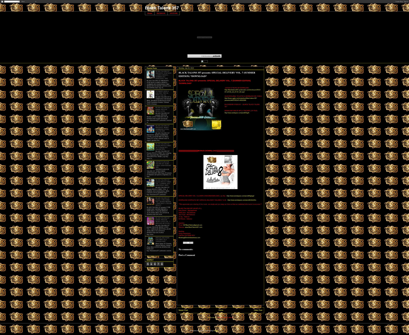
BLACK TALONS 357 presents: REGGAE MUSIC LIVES (162, 109)
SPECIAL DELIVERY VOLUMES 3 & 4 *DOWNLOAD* (162, 239)
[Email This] (184, 243)
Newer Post (183, 310)
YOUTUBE (173, 13)
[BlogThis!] (186, 243)
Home (149, 13)
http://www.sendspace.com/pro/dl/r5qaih (237, 113)
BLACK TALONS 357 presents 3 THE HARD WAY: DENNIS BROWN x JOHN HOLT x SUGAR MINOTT (163, 201)
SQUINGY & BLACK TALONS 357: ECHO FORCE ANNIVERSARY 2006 (163, 164)
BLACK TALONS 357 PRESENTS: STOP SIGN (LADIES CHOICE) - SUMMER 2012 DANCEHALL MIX (163, 75)
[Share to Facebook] (190, 243)
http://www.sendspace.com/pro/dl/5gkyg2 (240, 196)
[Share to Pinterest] (192, 243)
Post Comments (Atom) (225, 317)
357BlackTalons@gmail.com (192, 225)
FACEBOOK (161, 13)
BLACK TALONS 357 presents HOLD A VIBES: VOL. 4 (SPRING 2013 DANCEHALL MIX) (163, 182)
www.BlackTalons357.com (193, 227)
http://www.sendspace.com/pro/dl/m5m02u (242, 200)
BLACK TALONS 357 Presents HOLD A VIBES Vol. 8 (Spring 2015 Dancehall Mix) (163, 146)
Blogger (216, 330)
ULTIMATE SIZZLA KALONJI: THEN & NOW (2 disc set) (162, 93)
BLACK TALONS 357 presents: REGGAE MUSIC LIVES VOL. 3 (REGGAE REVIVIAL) (163, 220)
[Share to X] (188, 243)
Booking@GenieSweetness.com (189, 237)
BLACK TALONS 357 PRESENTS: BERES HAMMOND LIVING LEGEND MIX (162, 128)
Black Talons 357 (162, 8)
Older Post (258, 310)
